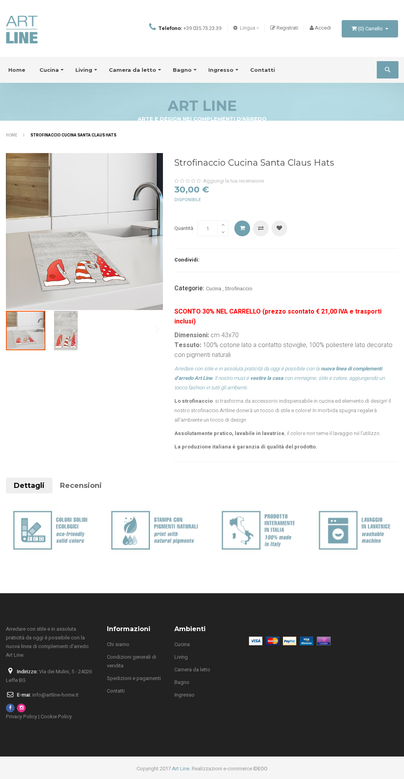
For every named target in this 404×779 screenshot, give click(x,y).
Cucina (213, 288)
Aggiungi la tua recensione (233, 181)
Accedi (323, 28)
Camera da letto (192, 669)
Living (181, 657)
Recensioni (81, 485)
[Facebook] (10, 708)
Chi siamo (118, 644)
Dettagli (29, 485)
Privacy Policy (21, 716)
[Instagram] (21, 708)
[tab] (29, 485)
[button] (66, 330)
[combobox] (389, 69)
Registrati (287, 28)
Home (12, 135)
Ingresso (184, 695)
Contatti (116, 691)
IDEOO (260, 768)
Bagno (181, 682)
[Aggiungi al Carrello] (242, 228)
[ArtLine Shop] (21, 28)
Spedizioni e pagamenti (134, 678)
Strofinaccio (238, 288)
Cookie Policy (56, 716)
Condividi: (187, 259)
